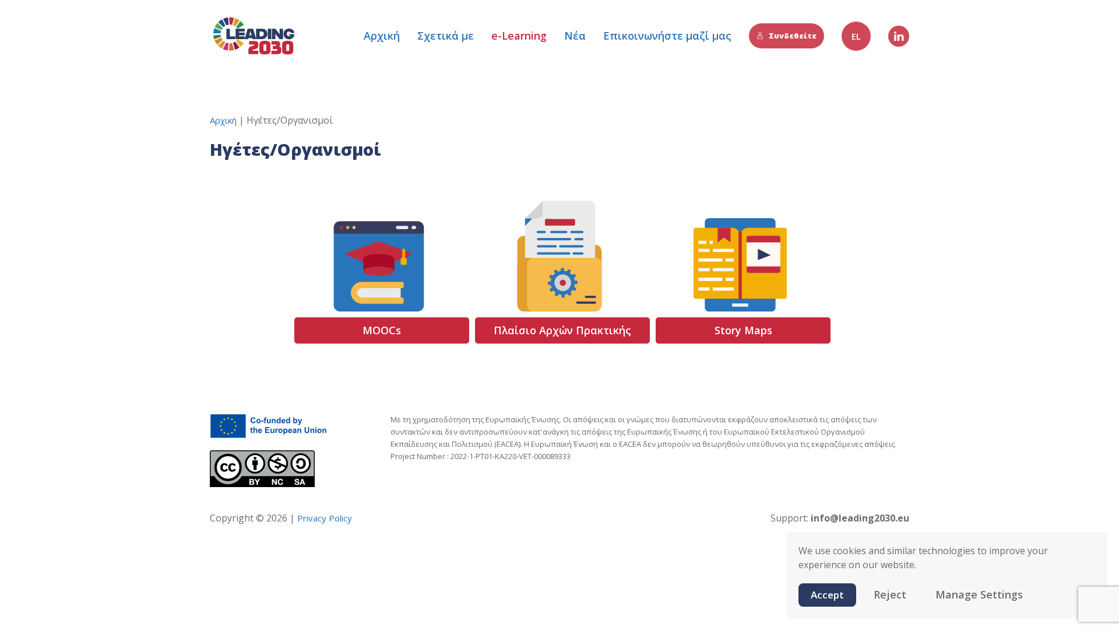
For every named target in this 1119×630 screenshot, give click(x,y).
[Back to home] (253, 36)
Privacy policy (323, 518)
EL (856, 36)
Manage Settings (979, 594)
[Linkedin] (898, 36)
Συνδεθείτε (793, 35)
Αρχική (382, 36)
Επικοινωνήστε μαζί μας (667, 36)
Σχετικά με (445, 36)
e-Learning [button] (519, 36)
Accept (827, 594)
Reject (890, 594)
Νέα (575, 36)
